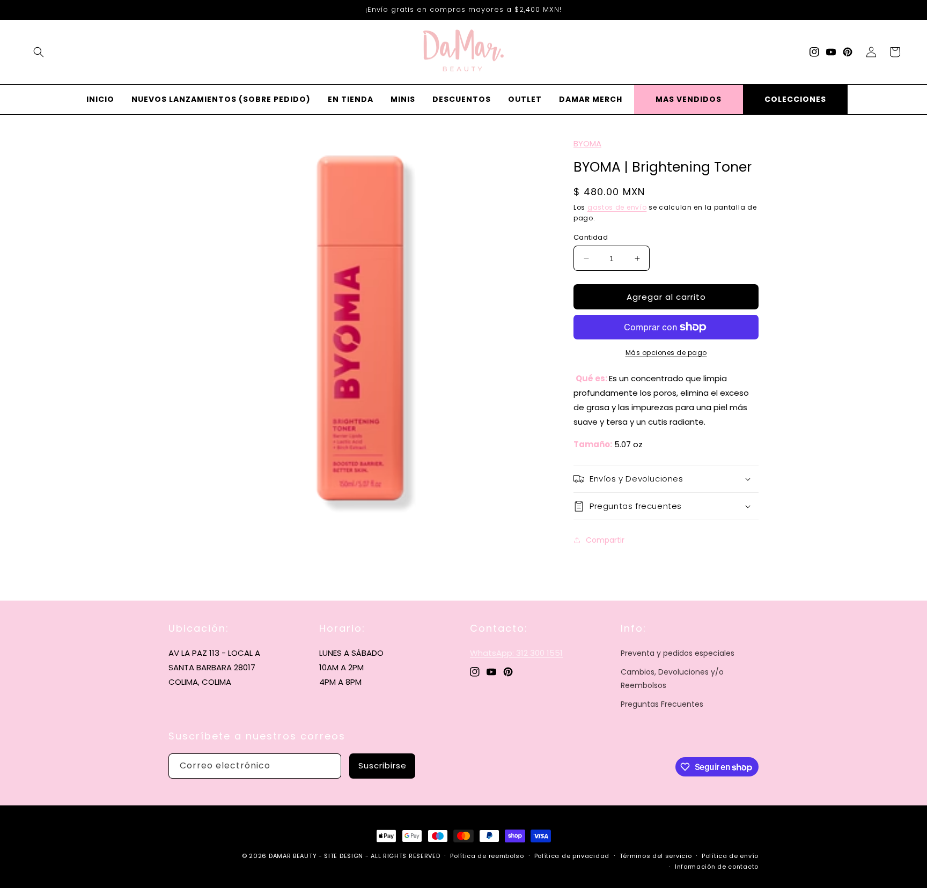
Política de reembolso (487, 856)
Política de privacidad (571, 856)
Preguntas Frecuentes (662, 704)
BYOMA (587, 143)
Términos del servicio (656, 856)
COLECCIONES (795, 99)
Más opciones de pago (666, 352)
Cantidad (590, 237)
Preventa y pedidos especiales (677, 653)
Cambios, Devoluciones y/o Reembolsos (672, 679)
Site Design (343, 856)
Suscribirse (382, 765)
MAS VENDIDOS (689, 99)
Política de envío (730, 856)
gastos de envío (617, 207)
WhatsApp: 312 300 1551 (516, 652)
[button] (38, 52)
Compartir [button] (605, 540)
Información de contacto (717, 866)
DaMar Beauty (293, 856)
